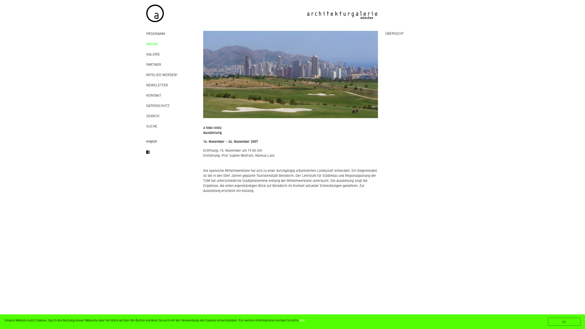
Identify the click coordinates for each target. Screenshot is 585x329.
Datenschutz (157, 105)
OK (564, 321)
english (151, 141)
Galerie (153, 54)
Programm (155, 33)
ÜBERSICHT (394, 33)
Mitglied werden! (162, 74)
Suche (151, 126)
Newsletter (157, 84)
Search (152, 115)
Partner (153, 64)
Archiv (152, 43)
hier (302, 320)
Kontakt (153, 95)
